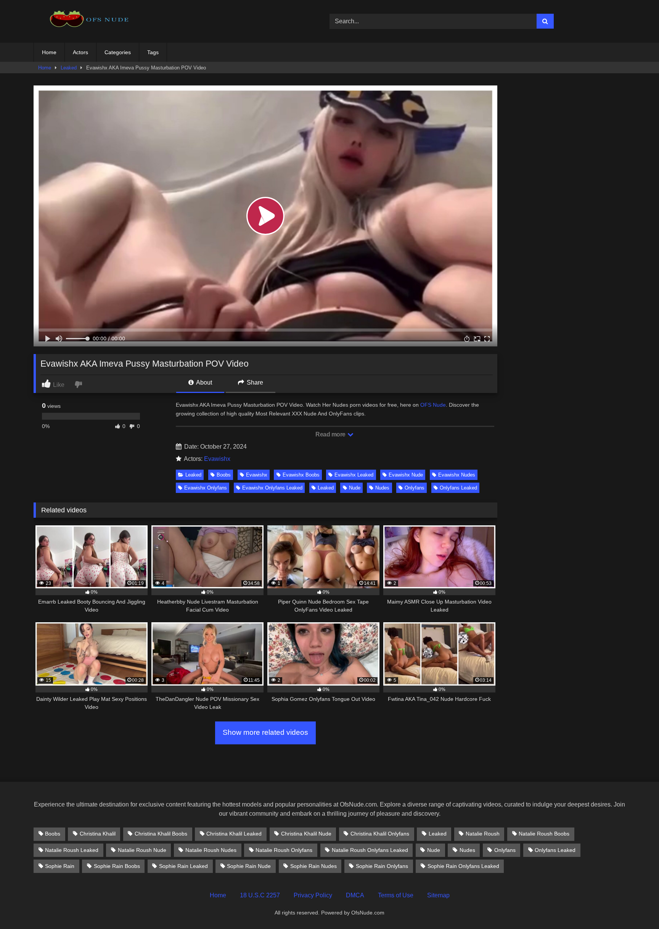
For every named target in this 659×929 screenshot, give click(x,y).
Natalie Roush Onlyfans (284, 850)
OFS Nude (433, 405)
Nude (354, 488)
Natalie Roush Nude (142, 850)
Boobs (224, 475)
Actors (80, 52)
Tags (153, 52)
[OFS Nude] (91, 21)
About (203, 382)
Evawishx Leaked (353, 475)
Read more (331, 434)
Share (254, 382)
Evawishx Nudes (456, 475)
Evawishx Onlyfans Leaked (272, 488)
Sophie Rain (59, 866)
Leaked (69, 68)
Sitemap (438, 895)
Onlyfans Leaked (458, 488)
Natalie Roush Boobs (544, 834)
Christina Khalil (98, 834)
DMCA (355, 895)
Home (49, 52)
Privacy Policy (313, 895)
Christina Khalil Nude (306, 834)
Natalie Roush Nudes (210, 850)
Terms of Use (395, 895)
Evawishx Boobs (301, 475)
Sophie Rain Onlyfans (382, 866)
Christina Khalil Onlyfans (379, 834)
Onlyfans (414, 488)
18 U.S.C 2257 (260, 895)
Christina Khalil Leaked (234, 834)
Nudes (382, 488)
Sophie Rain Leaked (183, 866)
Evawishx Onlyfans (205, 488)
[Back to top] (635, 906)
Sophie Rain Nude (249, 866)
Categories (117, 52)
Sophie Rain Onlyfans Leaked (463, 866)
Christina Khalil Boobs (161, 834)
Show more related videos (265, 732)
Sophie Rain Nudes (313, 866)
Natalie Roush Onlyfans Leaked (370, 850)
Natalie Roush (483, 834)
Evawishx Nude (406, 475)
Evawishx (217, 459)
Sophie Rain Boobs (117, 866)
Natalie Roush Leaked (71, 850)
